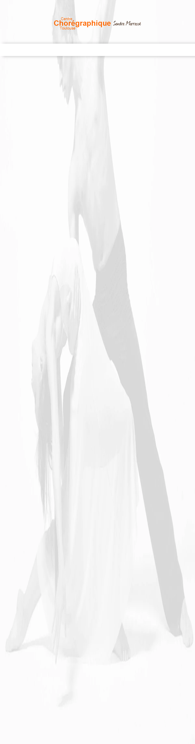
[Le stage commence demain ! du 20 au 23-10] (44, 428)
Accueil (15, 49)
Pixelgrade (145, 740)
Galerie (72, 49)
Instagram (118, 4)
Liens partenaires (172, 49)
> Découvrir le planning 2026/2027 (40, 387)
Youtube (163, 4)
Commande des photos (32, 350)
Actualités (92, 49)
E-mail (183, 4)
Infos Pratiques (140, 49)
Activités (54, 49)
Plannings (114, 49)
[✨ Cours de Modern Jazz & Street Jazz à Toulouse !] (44, 459)
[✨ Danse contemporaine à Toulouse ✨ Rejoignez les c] (151, 459)
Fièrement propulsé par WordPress (96, 740)
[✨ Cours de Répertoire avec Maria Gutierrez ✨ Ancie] (97, 459)
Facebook (140, 4)
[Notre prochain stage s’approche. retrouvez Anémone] (151, 428)
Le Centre (34, 49)
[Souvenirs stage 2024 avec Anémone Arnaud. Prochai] (97, 428)
